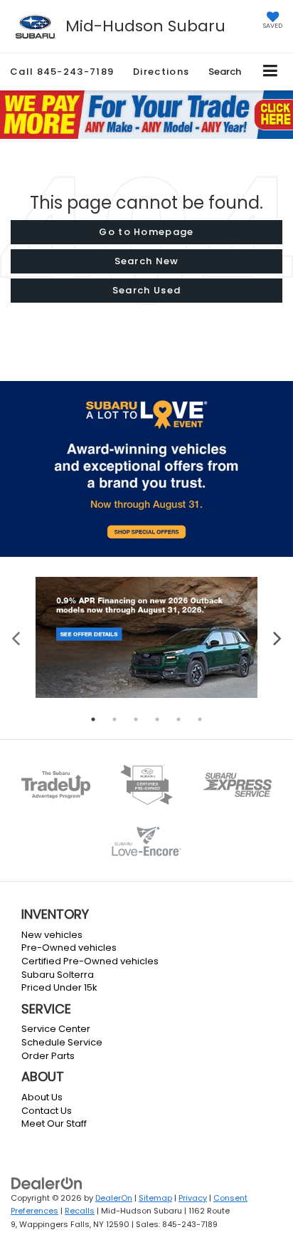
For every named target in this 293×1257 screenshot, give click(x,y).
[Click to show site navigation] (270, 71)
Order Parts (48, 1056)
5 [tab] (178, 719)
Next (277, 637)
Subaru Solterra (57, 974)
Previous (16, 637)
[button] (62, 71)
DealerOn (113, 1198)
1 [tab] (93, 719)
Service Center (55, 1029)
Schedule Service (61, 1042)
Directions (161, 71)
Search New (146, 261)
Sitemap (155, 1198)
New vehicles (51, 935)
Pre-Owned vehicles (69, 947)
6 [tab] (200, 719)
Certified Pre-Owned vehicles (90, 961)
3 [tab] (136, 719)
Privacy (193, 1198)
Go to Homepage (146, 232)
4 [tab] (157, 719)
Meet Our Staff (54, 1123)
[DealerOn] (47, 1182)
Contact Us (46, 1110)
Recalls (80, 1210)
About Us (42, 1097)
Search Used (146, 290)
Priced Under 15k (59, 987)
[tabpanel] (146, 637)
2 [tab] (114, 719)
